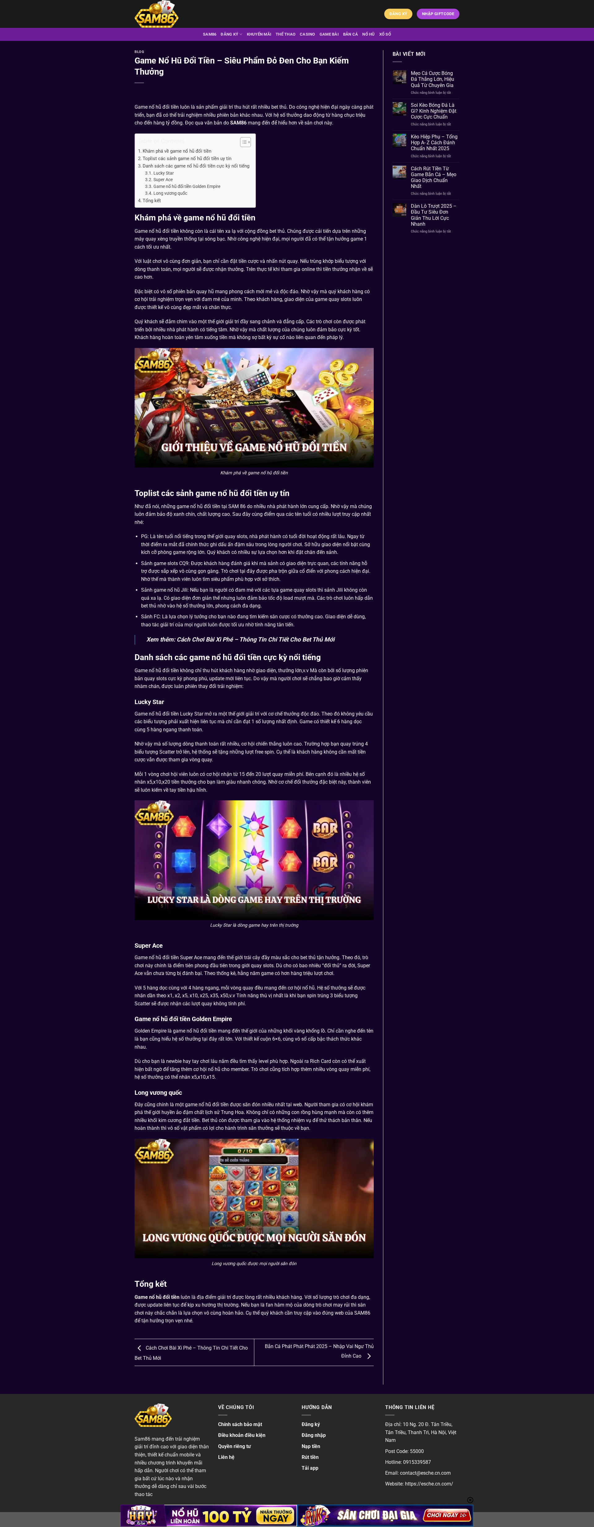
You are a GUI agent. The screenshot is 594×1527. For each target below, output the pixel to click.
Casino (307, 34)
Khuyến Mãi (259, 34)
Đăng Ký (229, 34)
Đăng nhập (314, 1435)
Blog (139, 52)
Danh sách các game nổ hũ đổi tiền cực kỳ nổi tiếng (196, 166)
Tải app (310, 1468)
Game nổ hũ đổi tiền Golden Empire (186, 186)
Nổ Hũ (368, 34)
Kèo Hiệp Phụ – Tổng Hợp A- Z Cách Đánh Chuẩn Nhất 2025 (434, 142)
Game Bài (329, 34)
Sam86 (209, 34)
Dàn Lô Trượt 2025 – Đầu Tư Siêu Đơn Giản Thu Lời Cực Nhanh (434, 215)
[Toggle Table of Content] (242, 142)
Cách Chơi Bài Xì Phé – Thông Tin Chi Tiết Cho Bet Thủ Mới (255, 639)
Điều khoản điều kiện (241, 1435)
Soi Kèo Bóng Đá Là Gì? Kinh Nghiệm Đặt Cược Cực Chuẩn (433, 111)
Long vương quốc (170, 193)
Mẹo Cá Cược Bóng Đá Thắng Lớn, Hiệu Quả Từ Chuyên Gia (432, 79)
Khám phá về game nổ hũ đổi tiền (177, 151)
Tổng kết (152, 200)
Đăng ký (311, 1424)
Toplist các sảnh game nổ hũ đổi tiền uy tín (187, 158)
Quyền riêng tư (234, 1446)
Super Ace (163, 179)
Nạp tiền (311, 1446)
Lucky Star (163, 173)
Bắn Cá (350, 34)
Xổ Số (385, 34)
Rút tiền (310, 1457)
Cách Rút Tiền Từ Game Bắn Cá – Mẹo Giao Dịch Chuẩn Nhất (433, 177)
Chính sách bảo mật (240, 1424)
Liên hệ (226, 1457)
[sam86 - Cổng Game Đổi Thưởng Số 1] (165, 14)
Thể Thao (285, 34)
